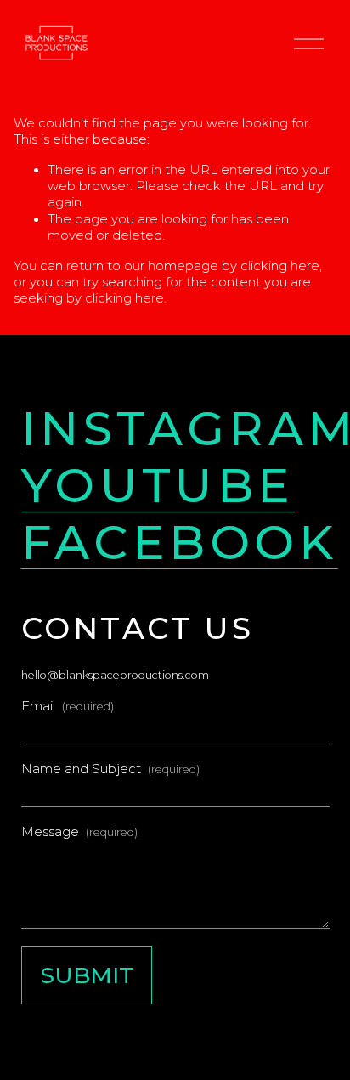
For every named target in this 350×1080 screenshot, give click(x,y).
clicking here (279, 266)
